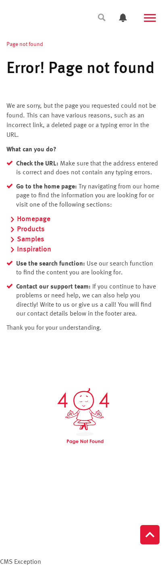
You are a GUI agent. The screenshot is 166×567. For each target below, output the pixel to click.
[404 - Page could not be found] (83, 416)
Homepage (33, 219)
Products (31, 229)
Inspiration (34, 249)
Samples (30, 239)
